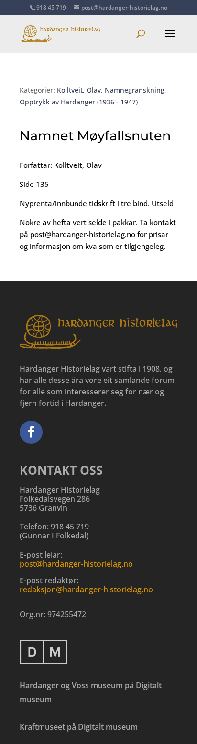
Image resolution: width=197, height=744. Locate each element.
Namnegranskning (134, 89)
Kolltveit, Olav (79, 89)
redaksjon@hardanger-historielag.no (86, 589)
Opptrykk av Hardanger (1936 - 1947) (79, 101)
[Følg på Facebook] (31, 432)
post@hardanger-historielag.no (76, 563)
